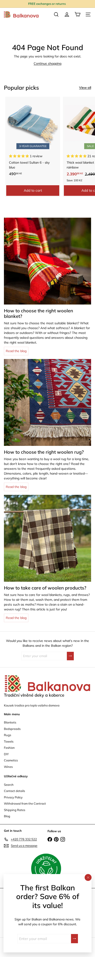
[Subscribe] (74, 938)
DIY (6, 754)
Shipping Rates (14, 810)
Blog (7, 816)
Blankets (10, 722)
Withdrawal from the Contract (25, 803)
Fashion (9, 747)
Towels (8, 741)
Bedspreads (12, 729)
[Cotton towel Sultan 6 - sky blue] (32, 138)
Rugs (7, 735)
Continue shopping (47, 63)
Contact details (14, 791)
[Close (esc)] (88, 877)
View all (85, 87)
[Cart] (77, 14)
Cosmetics (11, 760)
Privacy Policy (13, 797)
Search (9, 784)
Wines (8, 767)
